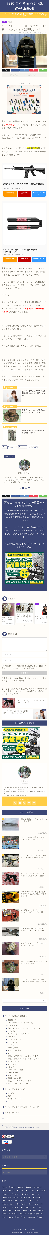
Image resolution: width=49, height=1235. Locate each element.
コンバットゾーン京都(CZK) (19, 1034)
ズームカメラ (37, 1197)
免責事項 (32, 1229)
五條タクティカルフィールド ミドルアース (24, 1028)
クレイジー (16, 1194)
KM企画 (21, 1187)
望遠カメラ (7, 1213)
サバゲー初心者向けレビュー (17, 1089)
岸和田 (18, 1210)
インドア (21, 1190)
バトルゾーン (13, 1042)
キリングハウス (13, 1031)
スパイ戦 (28, 1197)
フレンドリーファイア (36, 1204)
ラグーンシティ (13, 1064)
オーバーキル (30, 1190)
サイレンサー (7, 1197)
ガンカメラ (7, 1194)
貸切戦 (40, 1217)
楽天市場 (24, 193)
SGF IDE (11, 1036)
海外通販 (23, 1213)
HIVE (10, 1053)
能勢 (5, 1217)
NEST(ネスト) (13, 1020)
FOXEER (13, 1187)
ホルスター (7, 1207)
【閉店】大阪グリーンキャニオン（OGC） (24, 1059)
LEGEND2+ (38, 1187)
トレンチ (11, 1067)
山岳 (11, 1210)
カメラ (10, 1101)
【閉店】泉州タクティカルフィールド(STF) (24, 1056)
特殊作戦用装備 (34, 447)
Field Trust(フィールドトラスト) (20, 1023)
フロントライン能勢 (15, 1070)
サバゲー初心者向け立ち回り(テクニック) (22, 1107)
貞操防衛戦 (32, 1217)
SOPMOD (23, 447)
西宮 (18, 1217)
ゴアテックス (35, 1194)
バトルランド (13, 1045)
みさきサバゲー (13, 1061)
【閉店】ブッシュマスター (18, 1083)
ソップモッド (13, 447)
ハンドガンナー (22, 1204)
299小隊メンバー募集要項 (16, 795)
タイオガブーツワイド (21, 1200)
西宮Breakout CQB (15, 1078)
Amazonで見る (10, 193)
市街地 (25, 1210)
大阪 (5, 1210)
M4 (5, 447)
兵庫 (40, 1207)
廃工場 (41, 1210)
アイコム (12, 1190)
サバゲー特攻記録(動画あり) (16, 1016)
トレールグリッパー (9, 1204)
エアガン (11, 1093)
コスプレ (25, 1194)
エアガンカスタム (12, 1113)
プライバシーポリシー (20, 1229)
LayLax (29, 1187)
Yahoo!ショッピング (39, 193)
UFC (5, 1190)
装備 (9, 1096)
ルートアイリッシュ (15, 1039)
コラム (4, 21)
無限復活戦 (39, 1213)
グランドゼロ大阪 (14, 1050)
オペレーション (13, 1075)
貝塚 (24, 1217)
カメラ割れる (41, 1190)
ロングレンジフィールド (28, 1207)
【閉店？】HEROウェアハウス (19, 1081)
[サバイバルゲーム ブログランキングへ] (24, 1136)
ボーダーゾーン (13, 1072)
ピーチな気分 (13, 1048)
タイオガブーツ (8, 1200)
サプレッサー (18, 1197)
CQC (5, 1187)
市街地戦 (33, 1210)
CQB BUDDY (13, 1025)
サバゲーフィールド (15, 1099)
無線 (31, 1213)
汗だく (15, 1213)
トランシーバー (35, 1200)
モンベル (16, 1207)
